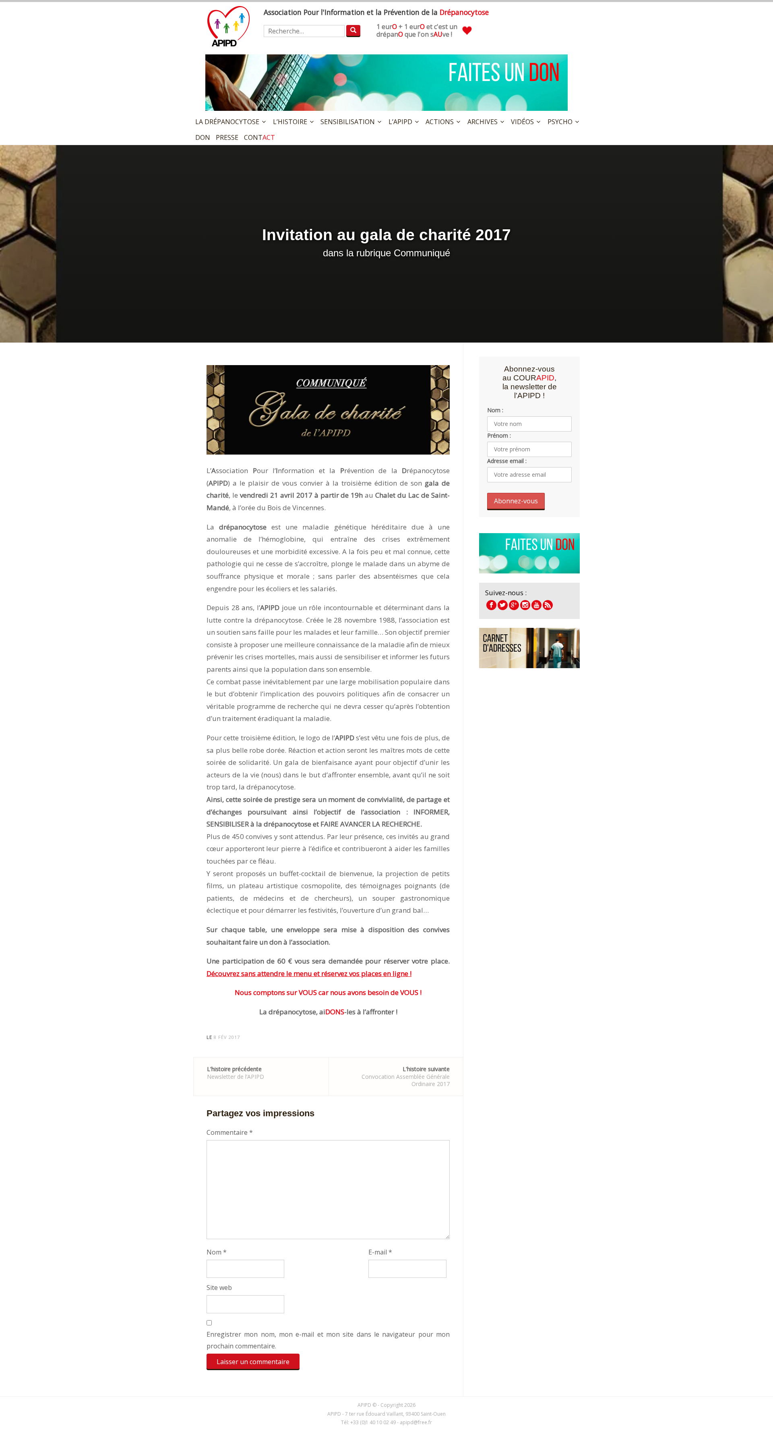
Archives (482, 121)
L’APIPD (400, 121)
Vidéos (522, 121)
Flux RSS (548, 605)
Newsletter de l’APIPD (235, 1072)
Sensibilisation (347, 121)
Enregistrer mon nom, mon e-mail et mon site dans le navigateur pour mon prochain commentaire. (328, 1340)
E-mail (380, 1252)
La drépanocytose (227, 121)
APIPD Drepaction (514, 605)
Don (202, 137)
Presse (227, 137)
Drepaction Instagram (525, 605)
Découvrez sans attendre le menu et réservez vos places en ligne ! (309, 973)
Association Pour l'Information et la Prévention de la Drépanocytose (228, 26)
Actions (440, 121)
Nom (217, 1252)
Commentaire (230, 1132)
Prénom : (499, 435)
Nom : (495, 410)
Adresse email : (507, 461)
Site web (219, 1287)
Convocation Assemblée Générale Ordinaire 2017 (406, 1076)
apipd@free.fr (416, 1422)
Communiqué (422, 252)
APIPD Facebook (491, 605)
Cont (259, 137)
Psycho (560, 121)
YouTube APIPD (536, 605)
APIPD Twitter (503, 605)
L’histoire (290, 121)
